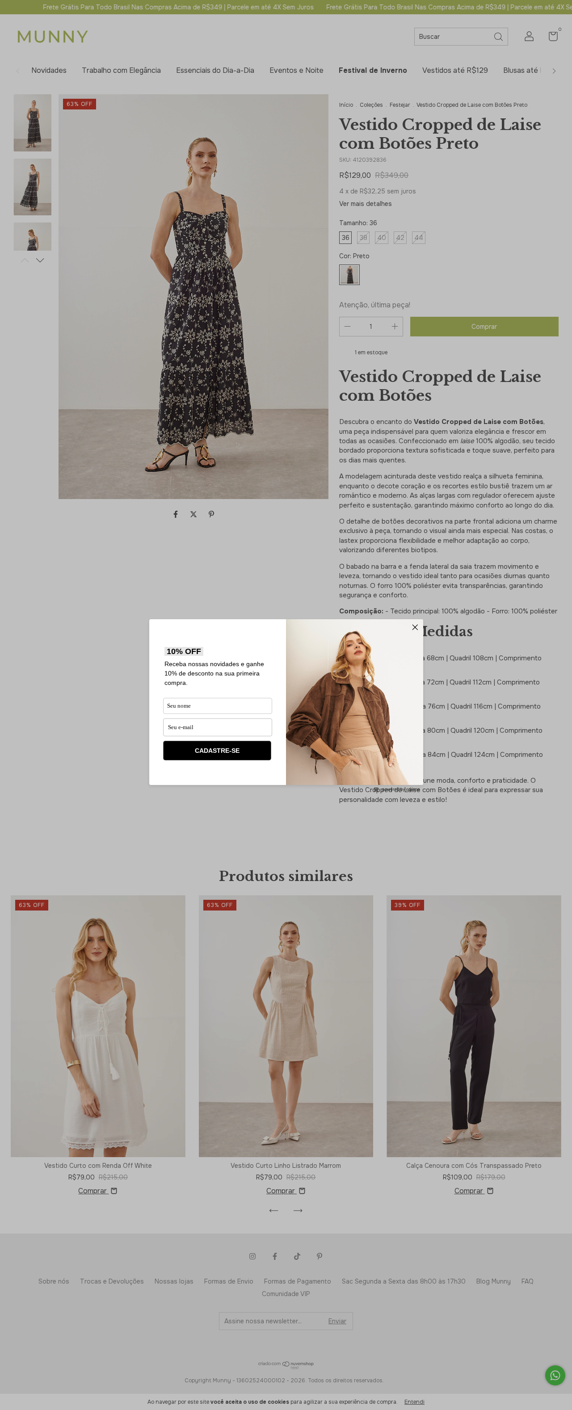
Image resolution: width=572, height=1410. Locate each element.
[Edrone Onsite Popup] (286, 705)
